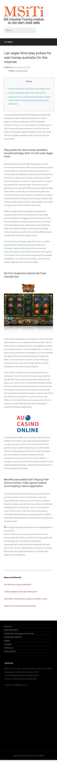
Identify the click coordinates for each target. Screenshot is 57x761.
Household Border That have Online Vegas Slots (29, 89)
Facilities (7, 644)
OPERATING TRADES (13, 637)
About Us (8, 626)
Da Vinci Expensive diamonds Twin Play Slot (27, 93)
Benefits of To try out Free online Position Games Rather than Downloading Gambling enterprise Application (29, 100)
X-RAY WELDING (11, 630)
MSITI (41, 756)
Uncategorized (20, 71)
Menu (10, 42)
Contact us (8, 648)
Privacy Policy (10, 651)
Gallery (7, 641)
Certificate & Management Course (19, 633)
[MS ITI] (28, 15)
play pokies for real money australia (19, 245)
